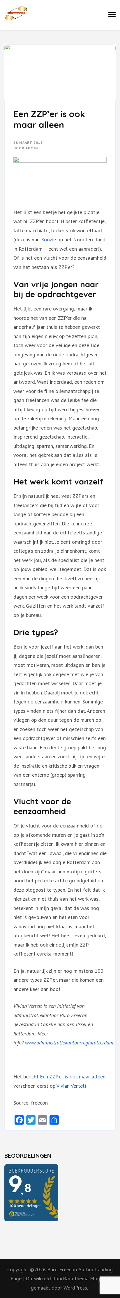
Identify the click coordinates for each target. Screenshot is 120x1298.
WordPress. (75, 1287)
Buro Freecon (62, 1269)
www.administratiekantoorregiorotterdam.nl (72, 1042)
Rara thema (76, 1278)
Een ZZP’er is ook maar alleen (72, 1076)
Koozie (48, 239)
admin (32, 148)
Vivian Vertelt (72, 1085)
